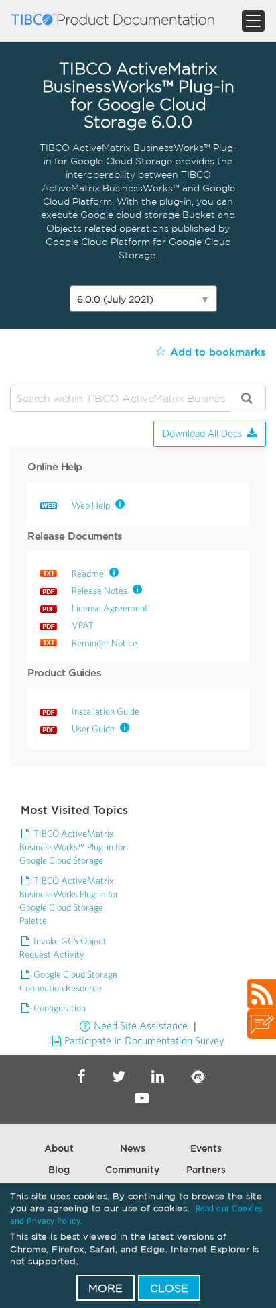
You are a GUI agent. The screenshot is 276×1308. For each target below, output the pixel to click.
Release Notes (99, 590)
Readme (88, 573)
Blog (59, 1170)
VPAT (83, 625)
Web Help (91, 505)
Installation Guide (105, 711)
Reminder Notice (104, 643)
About (59, 1149)
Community (132, 1170)
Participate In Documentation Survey (144, 1040)
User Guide (93, 728)
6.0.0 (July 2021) (143, 299)
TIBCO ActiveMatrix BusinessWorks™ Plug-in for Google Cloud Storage (72, 847)
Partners (206, 1170)
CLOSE (169, 1288)
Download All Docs (202, 434)
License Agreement (110, 608)
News (132, 1149)
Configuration (59, 1008)
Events (206, 1149)
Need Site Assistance (141, 1025)
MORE (105, 1288)
